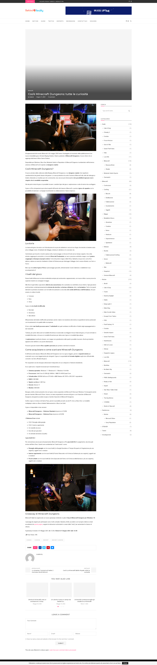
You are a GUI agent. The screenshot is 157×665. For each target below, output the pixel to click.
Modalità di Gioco (117, 218)
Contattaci (82, 21)
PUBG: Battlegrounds (117, 377)
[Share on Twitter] (44, 547)
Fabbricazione (118, 202)
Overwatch (117, 177)
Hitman (117, 349)
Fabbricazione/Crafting (118, 255)
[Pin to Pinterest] (48, 547)
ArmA (117, 283)
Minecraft (30, 90)
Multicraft (118, 263)
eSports (60, 21)
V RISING (117, 402)
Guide (43, 21)
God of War (117, 144)
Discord (93, 21)
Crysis (117, 292)
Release (117, 247)
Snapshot (117, 271)
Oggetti (118, 210)
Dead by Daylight (117, 296)
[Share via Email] (52, 547)
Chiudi (125, 663)
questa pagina (38, 524)
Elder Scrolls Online (117, 312)
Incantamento (118, 206)
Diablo (117, 300)
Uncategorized (116, 435)
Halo (117, 153)
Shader (118, 169)
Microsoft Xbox (118, 418)
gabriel (32, 97)
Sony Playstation (118, 422)
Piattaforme (116, 410)
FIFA (117, 320)
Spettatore (118, 242)
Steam (117, 394)
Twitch (51, 21)
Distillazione (118, 198)
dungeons (37, 540)
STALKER (116, 426)
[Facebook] (126, 21)
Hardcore (118, 234)
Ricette (117, 251)
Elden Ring (117, 308)
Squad (117, 386)
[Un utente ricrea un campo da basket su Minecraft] (61, 590)
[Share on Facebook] (40, 547)
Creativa (118, 226)
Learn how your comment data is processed (62, 650)
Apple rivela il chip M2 (48, 1)
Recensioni (70, 21)
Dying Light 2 (117, 304)
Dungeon (29, 540)
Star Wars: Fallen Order (117, 390)
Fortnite (117, 136)
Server (117, 259)
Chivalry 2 (117, 132)
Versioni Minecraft (117, 275)
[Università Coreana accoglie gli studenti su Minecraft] (84, 590)
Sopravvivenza (118, 238)
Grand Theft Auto (117, 148)
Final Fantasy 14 (117, 324)
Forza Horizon (117, 140)
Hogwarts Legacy (117, 353)
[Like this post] (35, 547)
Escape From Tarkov (117, 316)
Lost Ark (117, 157)
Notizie (35, 21)
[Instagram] (131, 1)
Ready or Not (117, 381)
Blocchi (118, 193)
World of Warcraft (117, 406)
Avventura (118, 222)
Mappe (117, 214)
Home (27, 21)
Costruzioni (117, 185)
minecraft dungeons (57, 540)
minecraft (46, 540)
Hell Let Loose (117, 345)
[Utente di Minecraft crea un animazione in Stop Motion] (37, 590)
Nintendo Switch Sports (117, 173)
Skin (117, 267)
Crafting (117, 189)
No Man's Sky (117, 369)
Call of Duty (117, 128)
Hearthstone (117, 341)
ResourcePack (118, 165)
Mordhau (117, 365)
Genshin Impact (117, 332)
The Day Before (117, 398)
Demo (118, 230)
